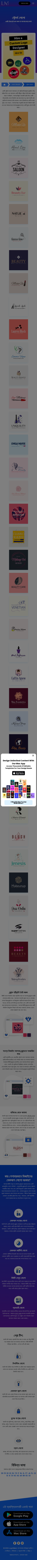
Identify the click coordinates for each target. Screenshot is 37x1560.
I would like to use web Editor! (18, 802)
